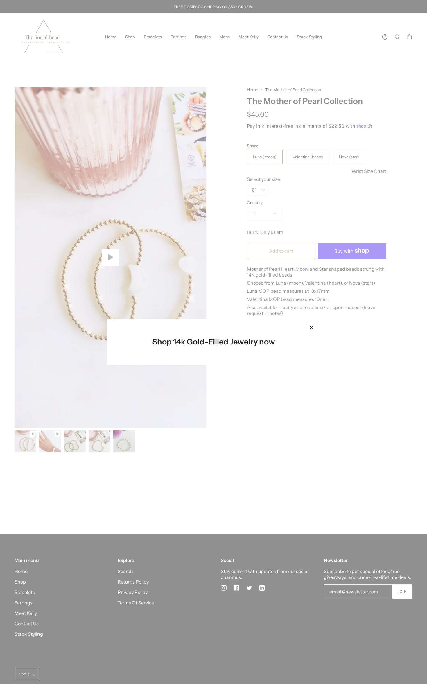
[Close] (312, 328)
